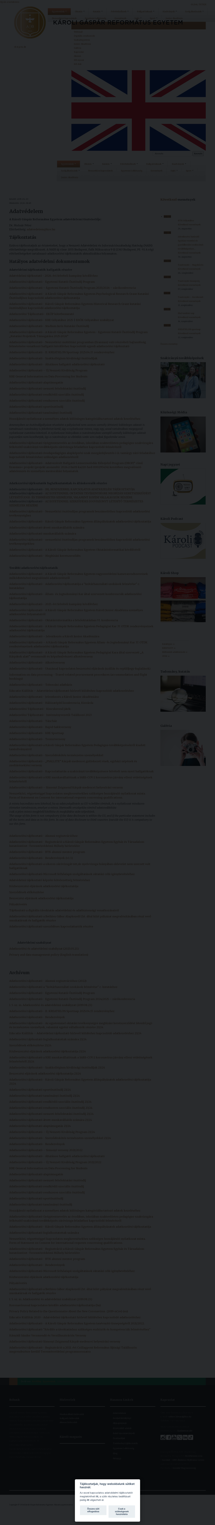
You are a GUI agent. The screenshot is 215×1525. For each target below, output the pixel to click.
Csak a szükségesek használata (122, 1511)
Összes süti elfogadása (93, 1510)
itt (97, 1496)
